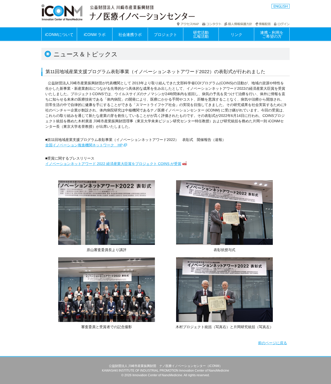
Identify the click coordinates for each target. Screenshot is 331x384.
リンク (236, 34)
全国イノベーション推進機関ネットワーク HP (84, 145)
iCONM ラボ (95, 34)
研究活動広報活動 (201, 34)
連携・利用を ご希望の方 (271, 34)
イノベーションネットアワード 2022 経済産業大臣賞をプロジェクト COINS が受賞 (113, 164)
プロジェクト (165, 34)
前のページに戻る (272, 343)
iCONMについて (59, 34)
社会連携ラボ (130, 34)
